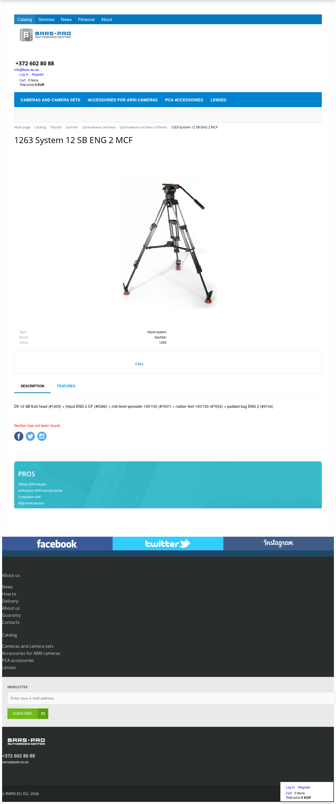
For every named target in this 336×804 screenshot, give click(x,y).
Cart (22, 80)
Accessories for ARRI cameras (31, 653)
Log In (24, 74)
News (66, 19)
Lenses (9, 667)
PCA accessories (18, 660)
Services (46, 19)
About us (11, 608)
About (106, 19)
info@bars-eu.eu (26, 69)
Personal (86, 19)
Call (139, 363)
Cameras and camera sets (28, 646)
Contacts (11, 622)
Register (38, 74)
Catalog (24, 19)
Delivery (10, 601)
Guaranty (11, 615)
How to (9, 594)
